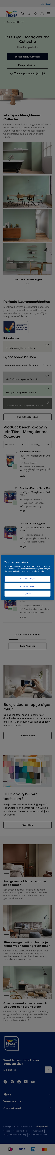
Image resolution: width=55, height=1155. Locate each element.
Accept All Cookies (27, 586)
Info (42, 571)
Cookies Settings (27, 579)
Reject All (28, 593)
